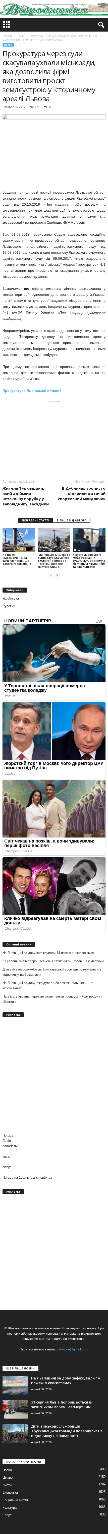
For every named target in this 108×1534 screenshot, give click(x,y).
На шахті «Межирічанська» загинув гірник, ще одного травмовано (17, 559)
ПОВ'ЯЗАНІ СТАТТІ (35, 520)
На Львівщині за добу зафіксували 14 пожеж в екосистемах (48, 953)
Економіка (10, 1492)
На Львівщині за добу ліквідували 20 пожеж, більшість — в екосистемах (48, 985)
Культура (10, 1507)
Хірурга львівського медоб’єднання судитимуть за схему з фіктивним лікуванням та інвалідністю (89, 561)
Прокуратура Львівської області (32, 391)
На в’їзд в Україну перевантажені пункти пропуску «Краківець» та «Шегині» (52, 999)
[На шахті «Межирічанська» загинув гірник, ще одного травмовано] (19, 540)
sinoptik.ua (44, 1177)
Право (8, 44)
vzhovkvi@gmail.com (72, 1349)
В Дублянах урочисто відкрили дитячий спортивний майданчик (81, 493)
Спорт (7, 1515)
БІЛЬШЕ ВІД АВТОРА (72, 520)
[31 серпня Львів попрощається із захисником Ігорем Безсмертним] (15, 1409)
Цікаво (8, 1477)
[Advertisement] (54, 437)
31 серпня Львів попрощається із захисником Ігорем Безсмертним (53, 961)
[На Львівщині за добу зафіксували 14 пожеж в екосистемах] (15, 1385)
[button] (100, 25)
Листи (7, 1485)
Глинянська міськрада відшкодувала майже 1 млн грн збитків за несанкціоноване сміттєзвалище (54, 561)
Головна (7, 36)
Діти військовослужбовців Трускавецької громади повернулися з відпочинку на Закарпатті (52, 972)
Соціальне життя (15, 1500)
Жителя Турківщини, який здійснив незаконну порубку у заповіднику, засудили (26, 496)
